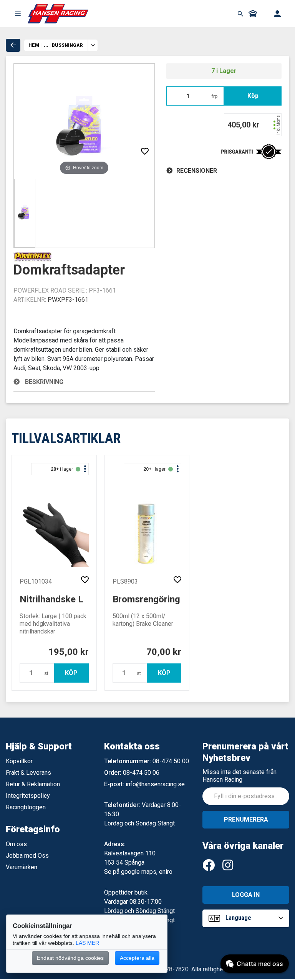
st (46, 673)
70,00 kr (163, 652)
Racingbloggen (26, 807)
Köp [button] (253, 95)
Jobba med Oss (27, 855)
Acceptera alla (137, 958)
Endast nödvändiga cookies (70, 958)
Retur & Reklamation (33, 784)
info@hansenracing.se (155, 784)
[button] (18, 14)
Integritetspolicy (28, 795)
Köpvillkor (19, 761)
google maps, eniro (146, 871)
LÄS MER (87, 943)
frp (214, 96)
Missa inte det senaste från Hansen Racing (239, 775)
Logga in (246, 894)
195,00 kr (68, 652)
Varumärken (21, 867)
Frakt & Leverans (28, 772)
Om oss (16, 844)
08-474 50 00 (170, 761)
